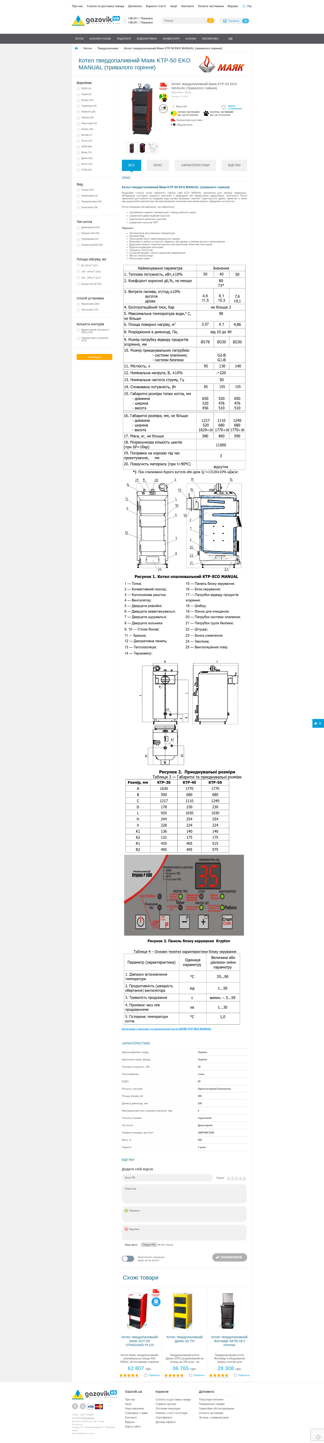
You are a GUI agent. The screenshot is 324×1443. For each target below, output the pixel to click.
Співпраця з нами (136, 1413)
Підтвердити (95, 357)
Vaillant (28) (87, 117)
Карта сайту (133, 1426)
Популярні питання (211, 1399)
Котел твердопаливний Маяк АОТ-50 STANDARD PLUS (140, 1341)
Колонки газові (100, 38)
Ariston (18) (87, 129)
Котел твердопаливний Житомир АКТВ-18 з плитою (229, 1341)
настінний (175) (89, 309)
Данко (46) (86, 158)
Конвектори (171, 38)
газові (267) (87, 190)
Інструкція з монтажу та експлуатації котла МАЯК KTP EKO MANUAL (167, 1028)
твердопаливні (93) (91, 201)
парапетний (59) (90, 233)
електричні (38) (89, 207)
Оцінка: (220, 1177)
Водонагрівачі (147, 38)
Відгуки (233, 6)
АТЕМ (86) (86, 146)
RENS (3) (86, 88)
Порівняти (154, 1375)
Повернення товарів (212, 1404)
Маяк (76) (86, 152)
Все (131, 165)
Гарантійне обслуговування (216, 1408)
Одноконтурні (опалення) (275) (95, 339)
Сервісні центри (166, 1404)
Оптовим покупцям (168, 1408)
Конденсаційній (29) (92, 245)
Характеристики (195, 165)
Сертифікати (164, 1417)
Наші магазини (134, 1408)
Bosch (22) (86, 164)
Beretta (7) (86, 135)
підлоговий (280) (90, 304)
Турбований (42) (90, 239)
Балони (191, 38)
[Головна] (77, 48)
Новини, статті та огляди (171, 1413)
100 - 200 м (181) (91, 271)
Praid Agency (88, 1418)
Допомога (135, 6)
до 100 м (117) (89, 265)
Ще (230, 38)
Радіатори (124, 38)
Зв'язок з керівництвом (213, 1417)
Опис (157, 165)
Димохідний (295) (90, 227)
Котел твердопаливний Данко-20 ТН (184, 1339)
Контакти (187, 6)
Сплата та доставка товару (105, 6)
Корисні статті (156, 6)
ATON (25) (86, 170)
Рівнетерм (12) (89, 123)
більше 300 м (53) (91, 283)
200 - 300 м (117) (91, 277)
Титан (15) (86, 140)
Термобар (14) (89, 106)
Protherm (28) (88, 111)
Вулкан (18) (87, 100)
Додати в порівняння (235, 107)
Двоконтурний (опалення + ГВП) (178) (95, 331)
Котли (79, 38)
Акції (173, 6)
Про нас (77, 6)
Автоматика (210, 38)
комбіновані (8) (89, 195)
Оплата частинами (211, 6)
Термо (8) (86, 94)
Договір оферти (165, 1422)
